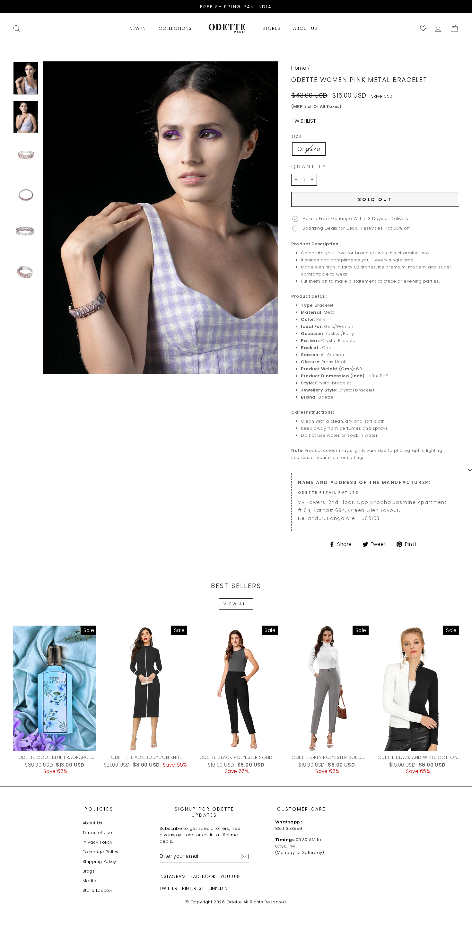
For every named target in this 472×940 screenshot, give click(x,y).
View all (236, 604)
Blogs (89, 871)
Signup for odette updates (204, 812)
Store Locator (98, 890)
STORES (271, 28)
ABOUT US (305, 28)
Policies (99, 809)
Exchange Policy (100, 852)
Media (89, 881)
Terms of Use (97, 833)
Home (298, 68)
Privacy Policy (97, 842)
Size (296, 137)
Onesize (308, 149)
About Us (92, 823)
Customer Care (301, 809)
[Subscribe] (244, 856)
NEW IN (137, 28)
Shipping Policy (99, 861)
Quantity (309, 166)
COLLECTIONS (175, 28)
